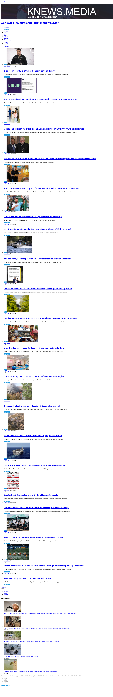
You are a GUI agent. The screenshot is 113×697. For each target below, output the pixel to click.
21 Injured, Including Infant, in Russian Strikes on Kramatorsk (32, 406)
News (5, 32)
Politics (5, 35)
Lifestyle (6, 38)
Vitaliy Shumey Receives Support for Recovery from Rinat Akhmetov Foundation (41, 188)
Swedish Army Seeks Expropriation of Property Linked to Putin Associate (37, 259)
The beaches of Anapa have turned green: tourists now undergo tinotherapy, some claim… (31, 672)
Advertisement (7, 40)
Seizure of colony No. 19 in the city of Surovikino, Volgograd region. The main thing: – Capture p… (32, 641)
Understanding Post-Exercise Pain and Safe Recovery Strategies (34, 376)
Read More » (7, 77)
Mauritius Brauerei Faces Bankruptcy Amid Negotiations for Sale (34, 348)
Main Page (6, 29)
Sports (5, 33)
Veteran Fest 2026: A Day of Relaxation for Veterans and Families (34, 537)
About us (6, 43)
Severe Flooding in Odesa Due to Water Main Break (27, 578)
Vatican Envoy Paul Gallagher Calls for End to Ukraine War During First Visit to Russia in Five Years (50, 158)
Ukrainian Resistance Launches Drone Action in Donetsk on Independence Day (40, 318)
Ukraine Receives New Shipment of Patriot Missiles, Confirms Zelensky (36, 507)
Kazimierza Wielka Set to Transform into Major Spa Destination (33, 435)
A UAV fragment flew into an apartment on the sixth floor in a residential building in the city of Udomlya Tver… (36, 628)
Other (5, 39)
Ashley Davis (7, 66)
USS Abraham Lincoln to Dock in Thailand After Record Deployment (35, 465)
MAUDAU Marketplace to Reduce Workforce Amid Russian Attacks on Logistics (40, 99)
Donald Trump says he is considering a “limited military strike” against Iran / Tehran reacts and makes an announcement (40, 613)
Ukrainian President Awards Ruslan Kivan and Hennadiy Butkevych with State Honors (44, 129)
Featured (6, 31)
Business (6, 36)
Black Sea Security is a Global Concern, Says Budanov (29, 71)
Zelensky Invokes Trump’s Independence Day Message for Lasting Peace (38, 288)
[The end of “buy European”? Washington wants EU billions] (12, 655)
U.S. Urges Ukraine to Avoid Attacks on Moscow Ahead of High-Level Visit (38, 229)
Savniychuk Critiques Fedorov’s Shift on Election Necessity (31, 495)
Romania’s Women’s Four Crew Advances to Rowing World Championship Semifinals (44, 566)
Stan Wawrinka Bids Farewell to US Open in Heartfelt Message (33, 216)
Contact (5, 42)
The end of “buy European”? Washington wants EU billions (21, 656)
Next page (3, 587)
